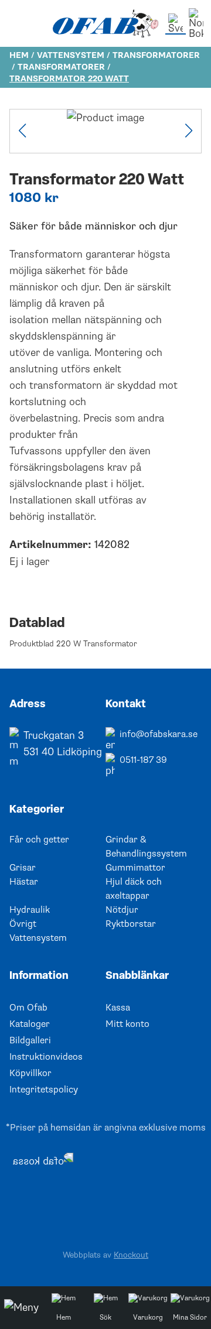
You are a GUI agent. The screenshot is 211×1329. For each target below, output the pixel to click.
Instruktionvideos (46, 1057)
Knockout (131, 1255)
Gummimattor (135, 868)
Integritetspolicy (43, 1089)
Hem (19, 55)
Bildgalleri (30, 1040)
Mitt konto (127, 1024)
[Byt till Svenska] (175, 24)
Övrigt (22, 924)
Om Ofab (28, 1007)
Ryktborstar (131, 924)
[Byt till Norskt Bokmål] (196, 23)
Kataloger (29, 1024)
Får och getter (39, 839)
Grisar (22, 868)
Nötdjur (122, 910)
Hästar (23, 882)
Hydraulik (29, 910)
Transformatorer (156, 55)
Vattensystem (70, 55)
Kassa (118, 1007)
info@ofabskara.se (159, 734)
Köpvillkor (30, 1073)
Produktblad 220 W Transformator (73, 644)
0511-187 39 (143, 760)
